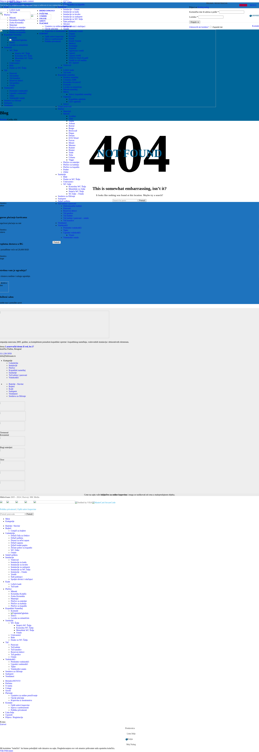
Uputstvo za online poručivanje (58, 26)
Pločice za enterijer (71, 162)
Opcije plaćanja (51, 29)
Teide (71, 152)
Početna (3, 119)
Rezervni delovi (70, 211)
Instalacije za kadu (18, 562)
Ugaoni (72, 53)
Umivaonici (68, 182)
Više (2, 751)
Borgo (71, 128)
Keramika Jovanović (72, 82)
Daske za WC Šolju (71, 179)
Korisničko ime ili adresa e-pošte (204, 12)
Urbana (72, 157)
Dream (71, 135)
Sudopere (62, 199)
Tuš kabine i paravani (67, 203)
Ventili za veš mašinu (78, 60)
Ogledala (67, 97)
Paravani (67, 208)
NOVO (253, 5)
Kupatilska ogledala (77, 99)
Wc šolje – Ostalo (76, 194)
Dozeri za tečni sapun (20, 540)
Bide (65, 177)
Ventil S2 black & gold (78, 58)
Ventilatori (62, 223)
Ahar (71, 118)
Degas (71, 133)
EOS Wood (74, 138)
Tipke (65, 230)
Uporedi (8, 715)
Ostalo (17, 60)
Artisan (72, 123)
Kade (60, 67)
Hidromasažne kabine (72, 206)
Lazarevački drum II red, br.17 (19, 346)
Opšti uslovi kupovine (54, 36)
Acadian (72, 116)
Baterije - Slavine (16, 384)
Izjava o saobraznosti (54, 39)
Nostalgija (73, 46)
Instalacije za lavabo (19, 565)
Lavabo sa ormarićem (72, 87)
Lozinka (193, 17)
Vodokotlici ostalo (71, 237)
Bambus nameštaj (70, 77)
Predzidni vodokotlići (72, 228)
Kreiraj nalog (203, 7)
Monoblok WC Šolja (24, 58)
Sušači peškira (64, 201)
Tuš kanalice (68, 220)
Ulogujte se (194, 22)
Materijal (67, 111)
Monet (71, 143)
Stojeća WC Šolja (76, 191)
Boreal (71, 126)
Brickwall (73, 131)
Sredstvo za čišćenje (66, 196)
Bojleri (12, 386)
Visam (71, 235)
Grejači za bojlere (18, 531)
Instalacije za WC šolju (20, 569)
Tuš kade (67, 72)
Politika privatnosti (53, 41)
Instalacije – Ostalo (19, 572)
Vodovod (67, 65)
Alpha (71, 121)
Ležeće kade (68, 70)
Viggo (71, 160)
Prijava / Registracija (14, 717)
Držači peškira (17, 538)
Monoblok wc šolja (77, 189)
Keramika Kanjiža (17, 20)
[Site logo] (15, 18)
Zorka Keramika (16, 22)
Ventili (13, 574)
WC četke (67, 2)
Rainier (72, 148)
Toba (71, 155)
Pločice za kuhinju (71, 165)
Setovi (66, 104)
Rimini (71, 150)
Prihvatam (8, 751)
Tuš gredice (68, 213)
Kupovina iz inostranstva (55, 31)
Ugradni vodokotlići (71, 232)
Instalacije (62, 7)
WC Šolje (13, 50)
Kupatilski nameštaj (66, 75)
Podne (66, 169)
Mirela (66, 92)
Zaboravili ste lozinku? (199, 27)
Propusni (72, 48)
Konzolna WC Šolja (77, 186)
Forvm (71, 140)
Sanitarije (62, 174)
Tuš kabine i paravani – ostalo (76, 218)
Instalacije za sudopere (20, 567)
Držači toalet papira (19, 545)
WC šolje (67, 184)
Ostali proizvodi (64, 106)
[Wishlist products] (246, 15)
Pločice (61, 109)
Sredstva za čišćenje (17, 396)
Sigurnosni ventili (76, 50)
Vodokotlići (63, 225)
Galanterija (13, 363)
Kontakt (255, 26)
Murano (72, 145)
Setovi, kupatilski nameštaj (80, 94)
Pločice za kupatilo (71, 167)
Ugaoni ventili (75, 55)
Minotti (66, 114)
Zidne (65, 172)
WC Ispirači (74, 63)
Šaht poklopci (15, 2)
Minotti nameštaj (70, 89)
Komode (67, 84)
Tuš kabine (68, 215)
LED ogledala (75, 101)
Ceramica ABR (69, 80)
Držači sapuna (17, 543)
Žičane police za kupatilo (74, 4)
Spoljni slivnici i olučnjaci (20, 4)
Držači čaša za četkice (20, 535)
